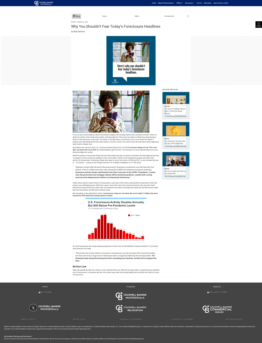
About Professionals (166, 4)
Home (154, 3)
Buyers (73, 22)
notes (139, 163)
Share (259, 26)
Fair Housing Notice (234, 319)
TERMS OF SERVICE (27, 319)
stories (82, 137)
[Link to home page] (44, 3)
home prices (78, 275)
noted (78, 249)
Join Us (199, 3)
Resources (190, 4)
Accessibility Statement (131, 319)
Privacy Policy (79, 319)
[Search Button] (188, 16)
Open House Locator (220, 3)
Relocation (207, 3)
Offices (180, 4)
